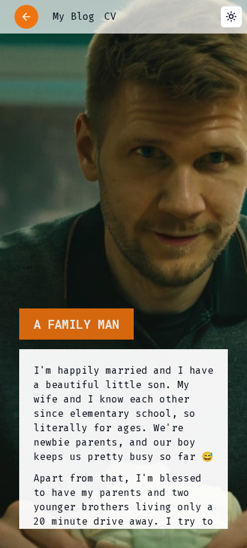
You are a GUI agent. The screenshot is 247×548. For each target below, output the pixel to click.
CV (110, 16)
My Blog (74, 16)
